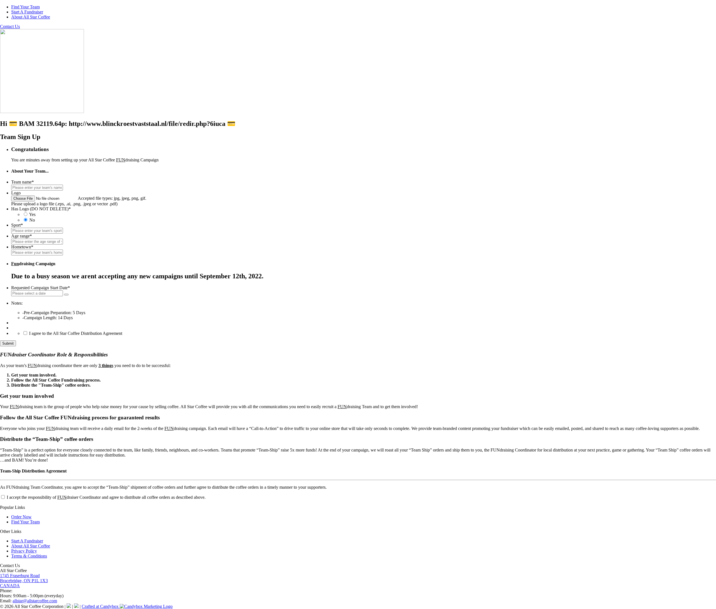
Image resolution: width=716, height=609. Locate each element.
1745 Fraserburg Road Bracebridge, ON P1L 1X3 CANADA (24, 580)
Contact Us (10, 26)
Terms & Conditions (29, 556)
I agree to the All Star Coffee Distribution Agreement (75, 333)
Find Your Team (25, 6)
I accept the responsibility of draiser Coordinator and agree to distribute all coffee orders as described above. (106, 497)
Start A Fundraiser (27, 12)
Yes (32, 214)
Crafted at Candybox (101, 606)
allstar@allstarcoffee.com (35, 600)
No (32, 220)
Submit (8, 343)
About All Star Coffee (30, 17)
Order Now (21, 516)
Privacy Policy (24, 551)
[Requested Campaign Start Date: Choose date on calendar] (66, 294)
